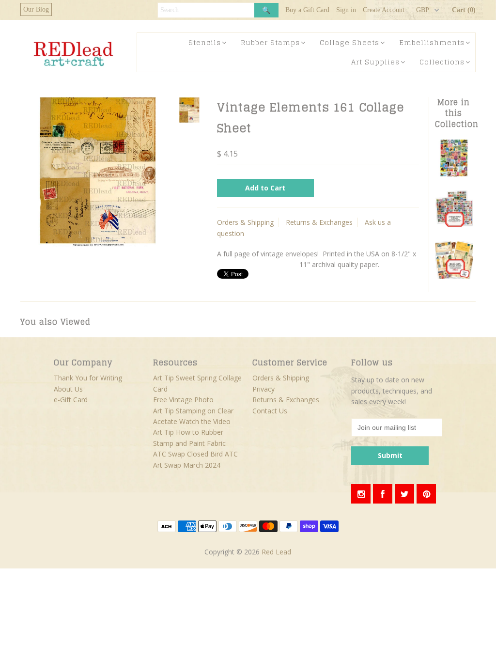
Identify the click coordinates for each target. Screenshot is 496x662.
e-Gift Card (71, 399)
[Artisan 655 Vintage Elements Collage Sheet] (454, 174)
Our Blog (36, 9)
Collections (442, 62)
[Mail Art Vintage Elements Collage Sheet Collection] (454, 276)
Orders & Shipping (245, 222)
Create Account (383, 10)
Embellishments (432, 42)
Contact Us (269, 410)
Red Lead (276, 551)
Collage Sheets (349, 42)
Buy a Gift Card (307, 10)
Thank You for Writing (88, 377)
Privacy (263, 389)
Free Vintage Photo (183, 399)
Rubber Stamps (270, 42)
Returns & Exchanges (319, 222)
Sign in (346, 10)
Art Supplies (375, 62)
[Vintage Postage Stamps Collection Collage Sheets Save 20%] (454, 225)
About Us (68, 389)
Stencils (204, 42)
